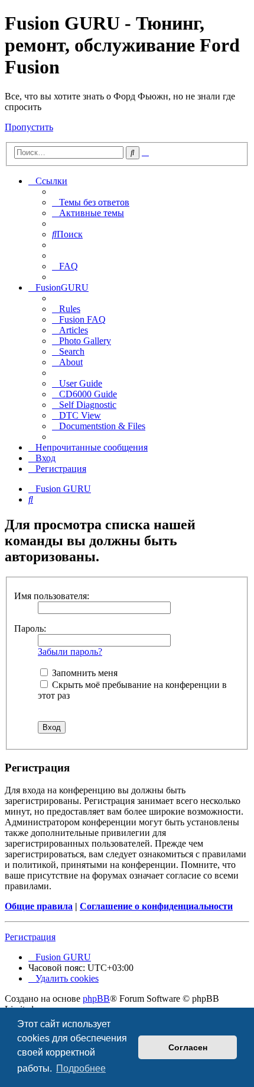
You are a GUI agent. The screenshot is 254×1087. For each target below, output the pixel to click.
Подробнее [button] (81, 1068)
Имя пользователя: (51, 596)
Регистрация (30, 937)
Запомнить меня (84, 673)
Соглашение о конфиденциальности (156, 906)
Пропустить (29, 127)
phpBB (96, 998)
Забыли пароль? (70, 652)
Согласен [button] (187, 1047)
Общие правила (39, 906)
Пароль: (30, 628)
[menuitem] (90, 202)
